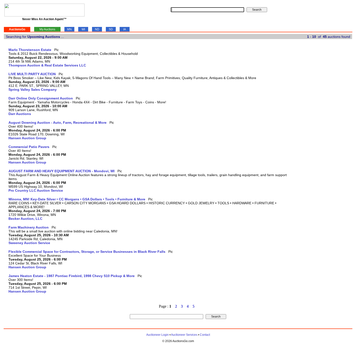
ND (97, 29)
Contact (205, 334)
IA (124, 29)
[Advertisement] (332, 120)
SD (111, 29)
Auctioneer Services (184, 334)
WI (83, 29)
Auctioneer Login (157, 334)
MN (69, 29)
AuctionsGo (17, 29)
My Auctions (47, 29)
